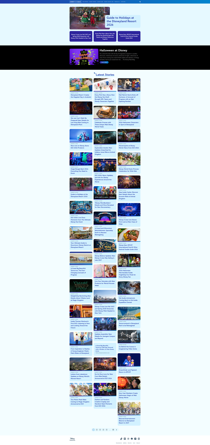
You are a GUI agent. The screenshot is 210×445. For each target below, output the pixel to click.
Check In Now (104, 62)
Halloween (85, 1)
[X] (135, 438)
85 (113, 429)
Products (117, 1)
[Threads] (139, 438)
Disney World (92, 1)
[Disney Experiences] (72, 439)
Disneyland (100, 1)
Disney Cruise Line (108, 1)
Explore (123, 1)
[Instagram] (128, 438)
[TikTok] (121, 438)
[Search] (140, 1)
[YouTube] (125, 438)
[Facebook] (132, 438)
